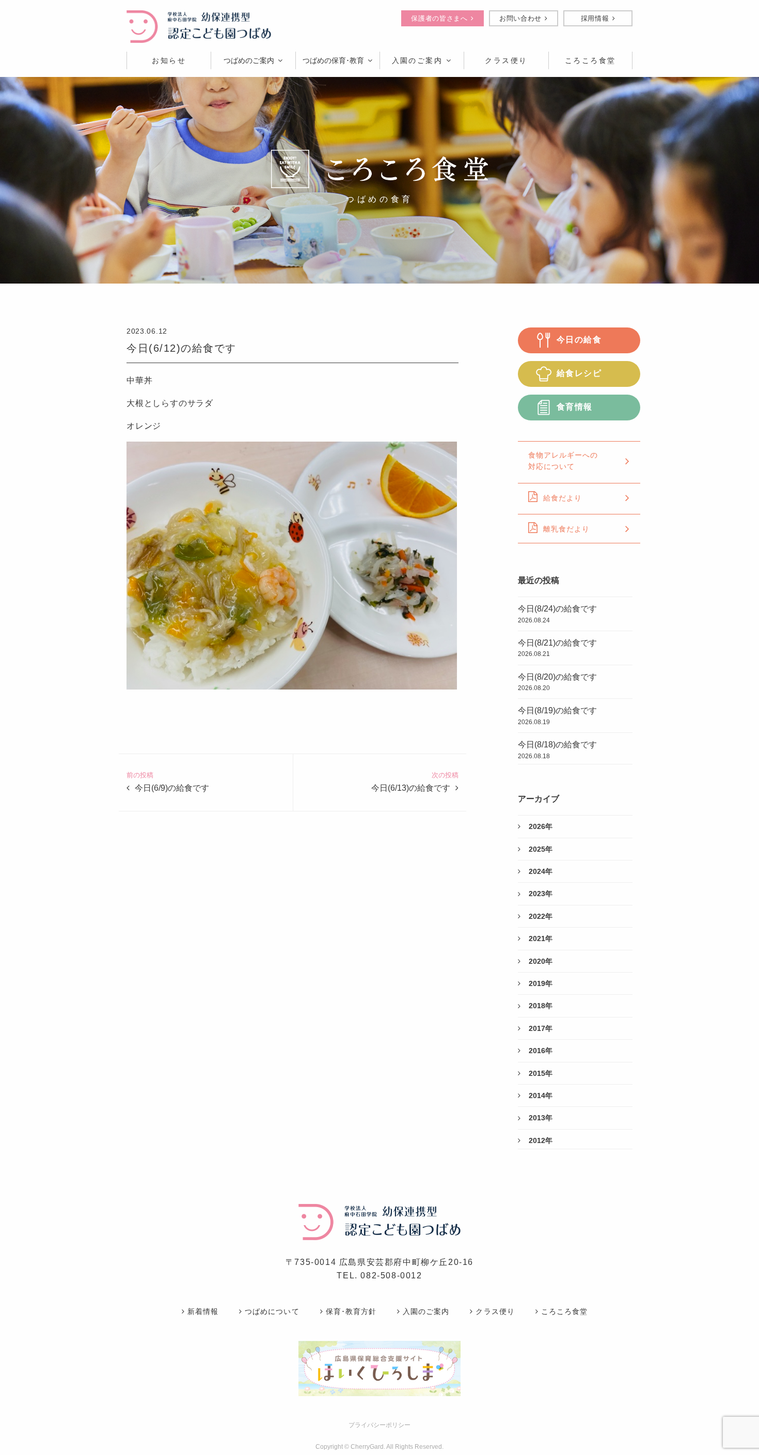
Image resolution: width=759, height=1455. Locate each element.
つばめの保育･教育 (333, 60)
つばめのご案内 (249, 60)
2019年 (540, 983)
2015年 (540, 1073)
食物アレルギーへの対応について (563, 461)
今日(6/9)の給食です (172, 788)
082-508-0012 (391, 1275)
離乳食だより (566, 529)
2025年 (540, 849)
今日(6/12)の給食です (181, 348)
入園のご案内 (417, 60)
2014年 (540, 1095)
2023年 (540, 893)
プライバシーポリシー (379, 1425)
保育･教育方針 (351, 1311)
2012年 (540, 1140)
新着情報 (202, 1311)
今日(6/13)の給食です (410, 788)
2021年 (540, 938)
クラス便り (495, 1311)
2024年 (540, 871)
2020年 (540, 961)
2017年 (540, 1028)
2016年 (540, 1050)
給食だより (562, 498)
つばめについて (272, 1311)
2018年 (540, 1006)
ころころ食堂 (564, 1311)
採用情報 (595, 18)
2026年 (540, 826)
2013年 (540, 1118)
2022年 (540, 916)
